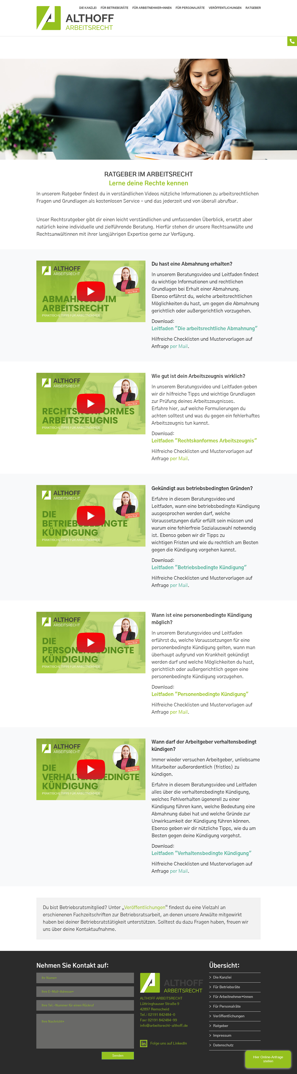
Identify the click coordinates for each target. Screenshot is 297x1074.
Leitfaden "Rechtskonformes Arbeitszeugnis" (204, 441)
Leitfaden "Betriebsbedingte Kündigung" (199, 567)
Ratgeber (220, 1026)
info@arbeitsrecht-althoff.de (164, 1026)
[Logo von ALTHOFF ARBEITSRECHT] (81, 18)
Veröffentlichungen (144, 907)
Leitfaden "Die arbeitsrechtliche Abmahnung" (205, 328)
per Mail (179, 346)
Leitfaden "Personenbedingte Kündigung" (200, 694)
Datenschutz (223, 1045)
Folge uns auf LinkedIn (168, 1043)
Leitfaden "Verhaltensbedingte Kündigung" (202, 853)
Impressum (222, 1035)
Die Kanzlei (222, 977)
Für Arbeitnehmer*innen (233, 997)
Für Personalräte (227, 1006)
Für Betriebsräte (226, 987)
